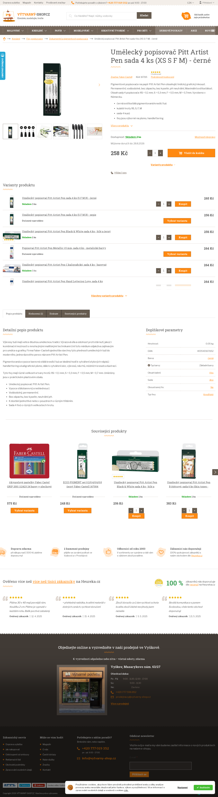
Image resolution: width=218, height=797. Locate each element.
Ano (211, 380)
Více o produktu (120, 125)
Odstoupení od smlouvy (17, 754)
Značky (46, 764)
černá (211, 358)
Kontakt (47, 770)
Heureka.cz (196, 555)
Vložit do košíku (194, 153)
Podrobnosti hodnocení (162, 77)
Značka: (121, 77)
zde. (126, 790)
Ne (212, 387)
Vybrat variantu (177, 220)
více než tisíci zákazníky (54, 581)
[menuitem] (15, 30)
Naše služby (48, 759)
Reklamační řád (13, 759)
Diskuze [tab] (54, 313)
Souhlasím (205, 787)
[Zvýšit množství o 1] (160, 153)
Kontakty (38, 2)
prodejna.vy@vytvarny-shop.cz (133, 697)
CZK (189, 2)
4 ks (211, 372)
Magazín (27, 2)
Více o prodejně (120, 703)
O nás (45, 749)
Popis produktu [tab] (14, 313)
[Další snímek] (99, 85)
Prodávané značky (55, 2)
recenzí (194, 584)
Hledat (144, 15)
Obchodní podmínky (15, 764)
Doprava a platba (11, 2)
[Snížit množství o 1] (150, 153)
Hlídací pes (120, 172)
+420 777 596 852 (126, 692)
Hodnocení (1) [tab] (36, 313)
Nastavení (183, 787)
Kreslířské (208, 394)
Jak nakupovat (13, 749)
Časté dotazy (49, 754)
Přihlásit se (139, 774)
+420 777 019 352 (95, 748)
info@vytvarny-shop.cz (99, 758)
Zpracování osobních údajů (19, 770)
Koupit (183, 204)
